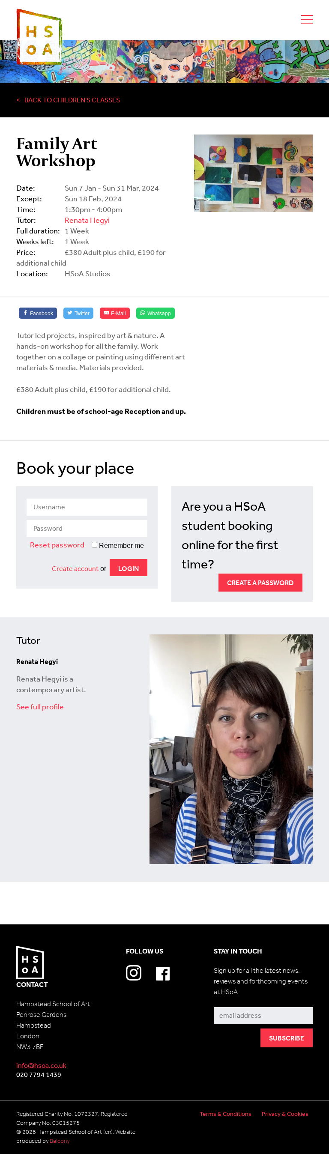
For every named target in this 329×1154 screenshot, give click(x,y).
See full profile (40, 706)
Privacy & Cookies (285, 1114)
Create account (75, 568)
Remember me (120, 545)
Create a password (260, 582)
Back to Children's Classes (72, 100)
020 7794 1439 (38, 1074)
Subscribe (229, 1001)
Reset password (57, 544)
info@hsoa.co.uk (41, 1065)
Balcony (59, 1141)
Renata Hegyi (87, 219)
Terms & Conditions (225, 1114)
